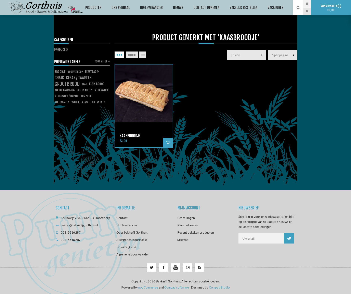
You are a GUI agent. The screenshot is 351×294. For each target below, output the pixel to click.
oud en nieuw (84, 90)
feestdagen (92, 72)
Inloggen (310, 4)
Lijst (142, 55)
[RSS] (199, 267)
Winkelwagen (330, 8)
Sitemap (182, 239)
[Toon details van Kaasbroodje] (144, 93)
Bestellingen (186, 218)
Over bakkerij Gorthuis (132, 232)
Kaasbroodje (130, 135)
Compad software (176, 287)
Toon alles (100, 61)
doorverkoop (75, 71)
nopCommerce (148, 287)
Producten (61, 50)
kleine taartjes (65, 90)
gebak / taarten (79, 77)
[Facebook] (163, 267)
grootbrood (67, 84)
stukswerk (101, 90)
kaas (84, 84)
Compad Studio (219, 287)
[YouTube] (175, 267)
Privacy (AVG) (126, 247)
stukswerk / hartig (67, 96)
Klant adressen (187, 225)
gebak (59, 77)
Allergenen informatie (131, 239)
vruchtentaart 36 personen (88, 102)
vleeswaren (62, 102)
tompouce (87, 96)
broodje (60, 72)
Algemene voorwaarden (132, 254)
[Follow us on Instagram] (187, 267)
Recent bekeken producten (195, 232)
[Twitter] (151, 267)
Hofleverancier (127, 225)
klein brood (96, 84)
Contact (122, 218)
